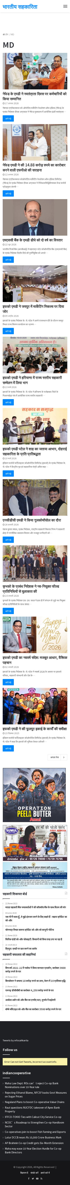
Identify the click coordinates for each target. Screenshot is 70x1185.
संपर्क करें (34, 1172)
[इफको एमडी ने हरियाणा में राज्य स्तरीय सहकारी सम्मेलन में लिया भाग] (35, 355)
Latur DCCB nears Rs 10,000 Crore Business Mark (33, 1137)
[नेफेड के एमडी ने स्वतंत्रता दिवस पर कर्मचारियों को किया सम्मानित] (35, 71)
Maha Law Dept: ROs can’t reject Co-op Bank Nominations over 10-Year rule (31, 1085)
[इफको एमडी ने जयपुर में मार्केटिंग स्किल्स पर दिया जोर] (35, 283)
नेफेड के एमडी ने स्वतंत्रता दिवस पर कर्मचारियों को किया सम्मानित (35, 96)
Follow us (10, 1049)
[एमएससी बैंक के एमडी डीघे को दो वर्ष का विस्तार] (35, 217)
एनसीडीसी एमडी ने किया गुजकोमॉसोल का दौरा (32, 520)
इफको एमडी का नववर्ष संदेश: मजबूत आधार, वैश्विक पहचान (35, 660)
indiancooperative (17, 1072)
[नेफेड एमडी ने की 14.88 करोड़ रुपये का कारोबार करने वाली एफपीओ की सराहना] (35, 142)
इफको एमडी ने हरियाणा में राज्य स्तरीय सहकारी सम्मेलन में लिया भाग (32, 380)
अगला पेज (54, 757)
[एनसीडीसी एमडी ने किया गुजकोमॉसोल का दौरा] (35, 497)
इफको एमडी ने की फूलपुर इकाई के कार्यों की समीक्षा (35, 728)
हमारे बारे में (45, 1172)
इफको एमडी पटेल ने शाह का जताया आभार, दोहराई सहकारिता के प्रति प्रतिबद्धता (35, 451)
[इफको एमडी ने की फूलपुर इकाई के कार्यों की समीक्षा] (35, 706)
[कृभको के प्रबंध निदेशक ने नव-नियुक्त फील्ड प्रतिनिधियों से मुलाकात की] (35, 563)
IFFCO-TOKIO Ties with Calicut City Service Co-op (33, 1117)
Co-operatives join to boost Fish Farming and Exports (35, 1132)
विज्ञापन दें (24, 1172)
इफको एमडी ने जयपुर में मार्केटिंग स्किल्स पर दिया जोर (33, 309)
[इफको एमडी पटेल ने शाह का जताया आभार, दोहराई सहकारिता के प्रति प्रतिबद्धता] (35, 426)
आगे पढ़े (8, 118)
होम (7, 34)
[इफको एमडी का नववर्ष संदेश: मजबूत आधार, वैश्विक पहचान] (35, 635)
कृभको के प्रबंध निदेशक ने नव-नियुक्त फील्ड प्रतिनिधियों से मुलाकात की (31, 589)
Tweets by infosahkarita (15, 1040)
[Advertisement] (35, 20)
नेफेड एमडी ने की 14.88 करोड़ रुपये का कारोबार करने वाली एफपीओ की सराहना (34, 167)
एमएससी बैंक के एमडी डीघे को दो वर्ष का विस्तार (33, 239)
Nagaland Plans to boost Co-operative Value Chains (34, 1102)
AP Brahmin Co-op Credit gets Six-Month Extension (34, 1143)
